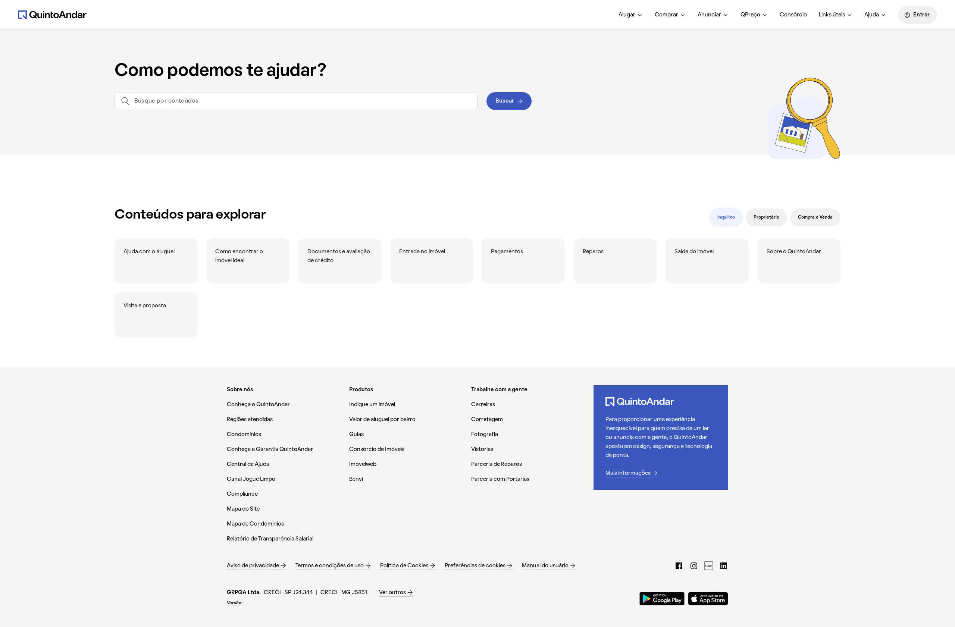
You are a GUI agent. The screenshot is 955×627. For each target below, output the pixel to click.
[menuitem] (631, 15)
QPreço (750, 15)
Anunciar (709, 15)
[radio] (726, 217)
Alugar (627, 15)
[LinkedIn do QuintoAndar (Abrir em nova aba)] (723, 565)
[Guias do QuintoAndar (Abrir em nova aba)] (708, 565)
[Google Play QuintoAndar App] (662, 598)
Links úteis (832, 15)
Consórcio (793, 15)
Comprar (666, 15)
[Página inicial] (52, 14)
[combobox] (302, 101)
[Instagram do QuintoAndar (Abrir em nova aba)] (693, 565)
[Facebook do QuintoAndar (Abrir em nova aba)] (678, 565)
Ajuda (871, 15)
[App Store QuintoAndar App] (708, 598)
